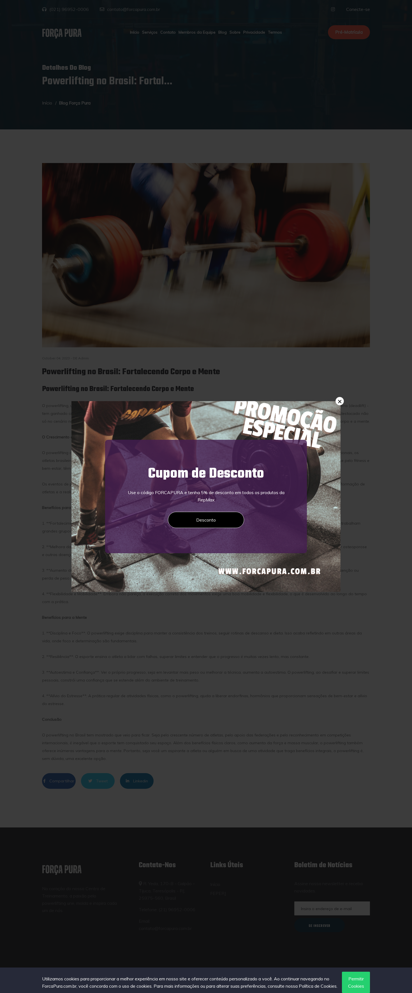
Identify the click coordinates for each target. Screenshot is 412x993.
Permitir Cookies (356, 982)
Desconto (206, 520)
